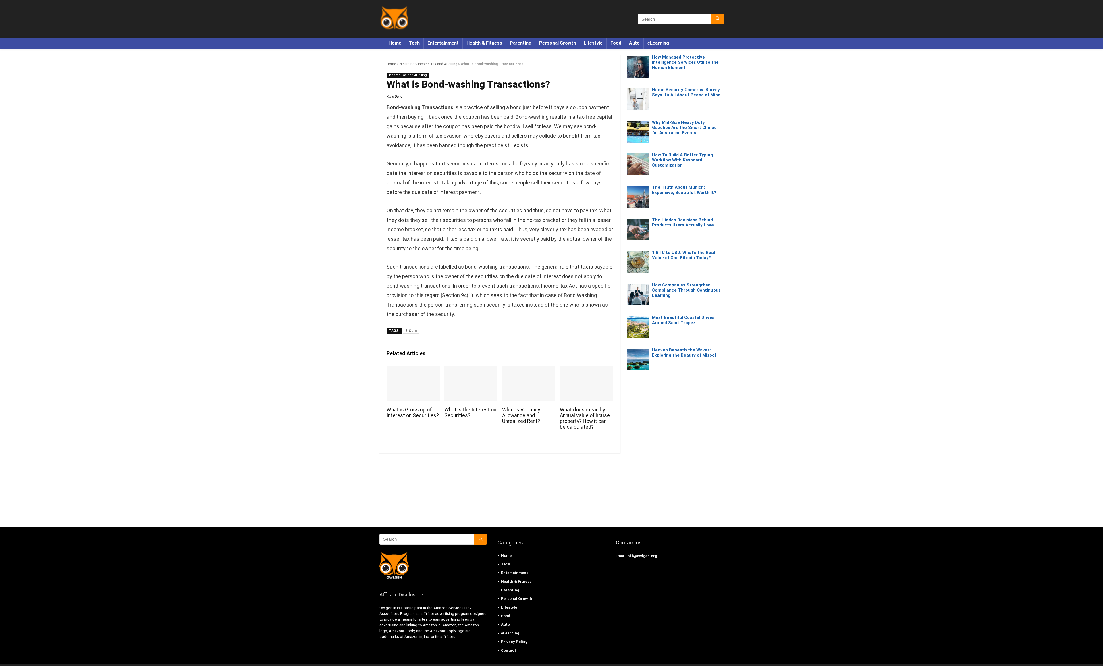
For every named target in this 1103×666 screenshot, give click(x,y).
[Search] (717, 19)
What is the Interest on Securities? (470, 412)
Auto (634, 43)
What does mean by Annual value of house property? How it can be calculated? (585, 418)
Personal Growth (557, 43)
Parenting (520, 43)
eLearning (658, 43)
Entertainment (443, 43)
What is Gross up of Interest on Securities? (413, 412)
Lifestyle (593, 43)
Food (615, 43)
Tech (414, 43)
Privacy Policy (514, 642)
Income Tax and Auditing (437, 64)
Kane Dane (394, 97)
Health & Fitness (484, 43)
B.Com (411, 331)
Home (395, 43)
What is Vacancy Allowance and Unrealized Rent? (521, 415)
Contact (508, 650)
